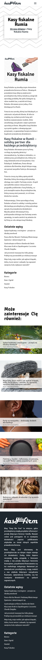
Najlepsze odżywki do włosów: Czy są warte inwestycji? (21, 498)
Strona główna (17, 28)
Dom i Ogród (8, 280)
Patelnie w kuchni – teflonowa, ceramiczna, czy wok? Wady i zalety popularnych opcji (20, 460)
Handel (7, 284)
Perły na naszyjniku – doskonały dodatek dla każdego (19, 422)
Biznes (6, 276)
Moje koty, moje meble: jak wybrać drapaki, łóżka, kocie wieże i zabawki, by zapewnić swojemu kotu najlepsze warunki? (20, 262)
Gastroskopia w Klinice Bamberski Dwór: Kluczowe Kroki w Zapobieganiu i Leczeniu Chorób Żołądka (20, 246)
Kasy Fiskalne (9, 288)
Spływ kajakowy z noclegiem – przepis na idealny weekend (20, 344)
